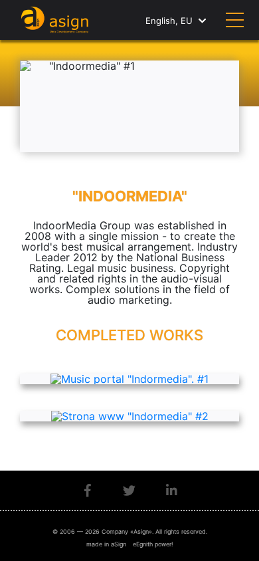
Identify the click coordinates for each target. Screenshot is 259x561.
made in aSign (106, 544)
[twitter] (129, 490)
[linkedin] (171, 490)
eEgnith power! (153, 544)
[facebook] (87, 490)
